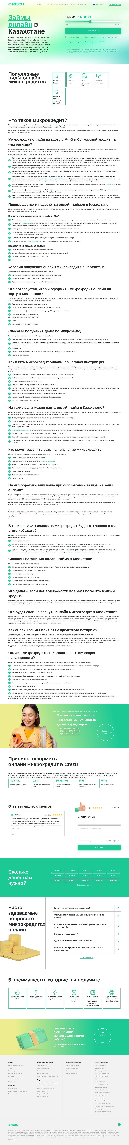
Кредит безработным (72, 1073)
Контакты (11, 1076)
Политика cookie (13, 1094)
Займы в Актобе (99, 1068)
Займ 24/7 (40, 1071)
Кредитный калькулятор (15, 1073)
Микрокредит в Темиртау (102, 1103)
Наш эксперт (12, 1071)
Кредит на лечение (42, 1091)
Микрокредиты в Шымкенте (103, 1111)
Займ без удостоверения (44, 1085)
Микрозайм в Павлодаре (102, 1090)
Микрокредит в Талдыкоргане (103, 1100)
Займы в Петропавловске (102, 1092)
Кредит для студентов (72, 1065)
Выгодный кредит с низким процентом (48, 1076)
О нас (10, 1068)
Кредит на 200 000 (42, 1094)
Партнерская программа (15, 1079)
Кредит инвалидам (71, 1071)
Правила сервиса (13, 1088)
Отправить (99, 847)
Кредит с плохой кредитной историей (48, 1083)
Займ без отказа (42, 1065)
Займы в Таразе (99, 1098)
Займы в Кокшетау (100, 1081)
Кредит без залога (42, 1073)
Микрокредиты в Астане (102, 1073)
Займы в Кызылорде (101, 1087)
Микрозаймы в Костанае (102, 1084)
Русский (99, 4)
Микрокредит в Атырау (101, 1076)
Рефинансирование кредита (45, 1088)
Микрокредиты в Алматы (102, 1071)
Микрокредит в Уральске (102, 1109)
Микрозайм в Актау (100, 1065)
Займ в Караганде (100, 1079)
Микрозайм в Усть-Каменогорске (104, 1106)
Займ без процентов (43, 1068)
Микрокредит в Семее (101, 1095)
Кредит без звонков (42, 1096)
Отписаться (11, 1081)
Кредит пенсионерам (72, 1068)
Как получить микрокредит (16, 1065)
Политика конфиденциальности (17, 1091)
